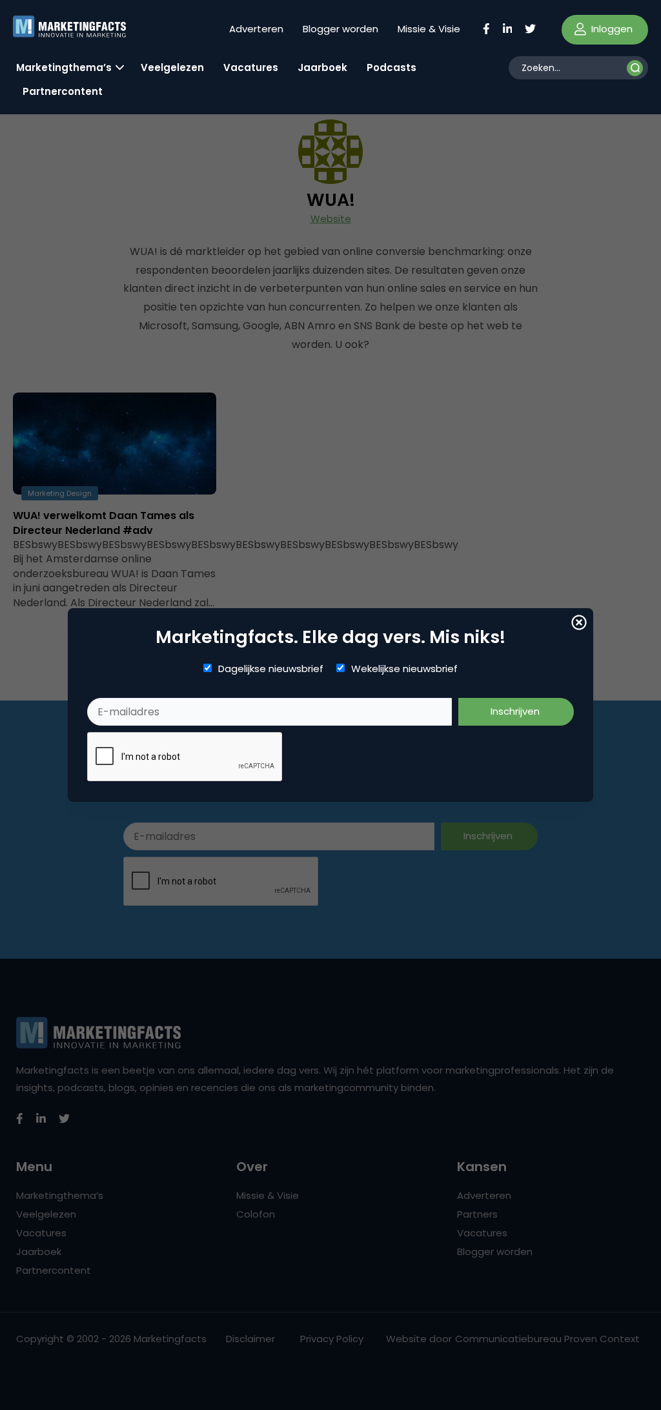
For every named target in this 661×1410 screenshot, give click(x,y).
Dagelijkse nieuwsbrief (270, 669)
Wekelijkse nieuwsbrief (404, 669)
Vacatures (250, 67)
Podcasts (391, 67)
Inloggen (611, 29)
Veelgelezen (172, 67)
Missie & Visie (429, 29)
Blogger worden (340, 29)
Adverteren (256, 29)
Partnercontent (63, 91)
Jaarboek (322, 67)
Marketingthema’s (64, 67)
